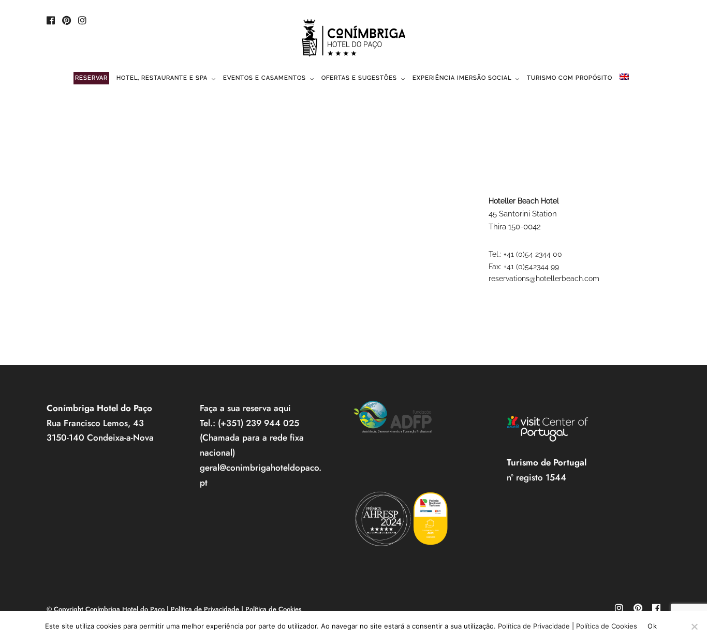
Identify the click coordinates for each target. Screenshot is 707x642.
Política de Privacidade (205, 609)
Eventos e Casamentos (264, 78)
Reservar (91, 78)
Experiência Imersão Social (462, 78)
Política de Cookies (273, 609)
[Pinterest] (66, 21)
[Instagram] (82, 21)
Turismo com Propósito (569, 78)
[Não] (694, 626)
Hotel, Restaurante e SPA (162, 78)
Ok (652, 626)
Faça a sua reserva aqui (245, 408)
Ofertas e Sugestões (359, 78)
